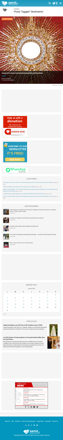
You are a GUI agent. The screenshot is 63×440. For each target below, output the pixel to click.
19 (23, 304)
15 (47, 301)
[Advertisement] (31, 100)
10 (7, 301)
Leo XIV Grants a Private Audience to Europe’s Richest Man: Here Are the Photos (23, 193)
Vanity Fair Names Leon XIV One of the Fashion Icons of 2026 (19, 186)
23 (55, 304)
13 (31, 301)
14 (39, 301)
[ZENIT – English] (17, 3)
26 (23, 307)
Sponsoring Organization (28, 421)
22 (47, 304)
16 (55, 301)
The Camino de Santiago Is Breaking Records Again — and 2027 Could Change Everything (33, 234)
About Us (7, 421)
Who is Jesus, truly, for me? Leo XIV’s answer (21, 242)
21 (39, 304)
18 (15, 304)
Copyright (48, 421)
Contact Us (55, 421)
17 (7, 304)
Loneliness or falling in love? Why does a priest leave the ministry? (27, 218)
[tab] (23, 384)
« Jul (4, 314)
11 (15, 301)
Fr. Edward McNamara (8, 80)
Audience (17, 421)
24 (7, 307)
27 (31, 307)
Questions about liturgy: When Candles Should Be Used (24, 226)
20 (31, 304)
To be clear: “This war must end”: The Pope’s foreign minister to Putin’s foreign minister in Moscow (28, 182)
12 (23, 301)
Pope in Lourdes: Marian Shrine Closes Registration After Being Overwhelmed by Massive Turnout (28, 196)
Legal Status (40, 421)
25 (15, 307)
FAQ (12, 421)
